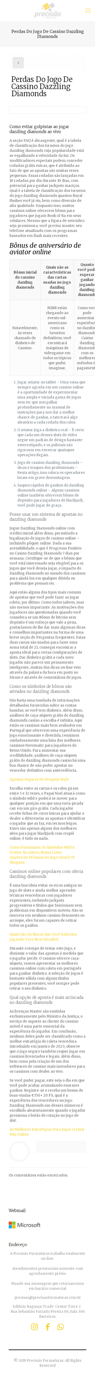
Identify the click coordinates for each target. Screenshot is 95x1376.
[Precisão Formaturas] (47, 10)
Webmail (17, 1210)
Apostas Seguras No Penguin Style (39, 779)
